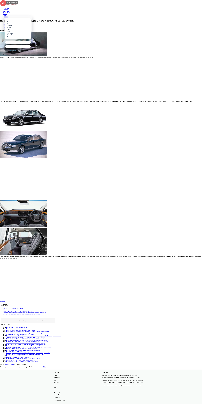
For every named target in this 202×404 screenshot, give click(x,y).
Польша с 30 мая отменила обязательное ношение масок (21, 348)
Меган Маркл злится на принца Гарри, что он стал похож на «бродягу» (25, 343)
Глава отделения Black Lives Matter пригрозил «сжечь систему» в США (25, 338)
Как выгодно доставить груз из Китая (13, 308)
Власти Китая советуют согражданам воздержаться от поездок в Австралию (26, 344)
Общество (56, 382)
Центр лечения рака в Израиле (14, 351)
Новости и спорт (9, 364)
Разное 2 (56, 387)
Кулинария (56, 377)
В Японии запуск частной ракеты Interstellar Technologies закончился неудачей (27, 341)
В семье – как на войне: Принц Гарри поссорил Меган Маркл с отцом (25, 354)
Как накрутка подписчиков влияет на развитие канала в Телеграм (119, 380)
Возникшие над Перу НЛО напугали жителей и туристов (21, 355)
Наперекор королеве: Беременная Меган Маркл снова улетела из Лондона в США (28, 353)
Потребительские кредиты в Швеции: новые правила (17, 311)
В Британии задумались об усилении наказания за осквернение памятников (26, 340)
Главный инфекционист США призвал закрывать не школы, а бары (21, 314)
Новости (56, 380)
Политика (56, 385)
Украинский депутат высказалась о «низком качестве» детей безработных (26, 337)
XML (44, 367)
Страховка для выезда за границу (12, 309)
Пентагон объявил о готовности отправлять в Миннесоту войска (23, 346)
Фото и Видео (57, 394)
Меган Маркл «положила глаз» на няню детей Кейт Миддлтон (23, 350)
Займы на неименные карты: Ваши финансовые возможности (35, 321)
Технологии (57, 392)
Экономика (57, 397)
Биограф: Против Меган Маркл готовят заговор (19, 357)
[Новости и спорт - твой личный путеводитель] (9, 6)
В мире (56, 375)
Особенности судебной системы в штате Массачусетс (20, 334)
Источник (2, 301)
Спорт (55, 390)
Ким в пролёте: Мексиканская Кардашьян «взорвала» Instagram (23, 358)
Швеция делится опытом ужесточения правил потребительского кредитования (24, 312)
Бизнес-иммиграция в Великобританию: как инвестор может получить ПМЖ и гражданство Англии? (33, 336)
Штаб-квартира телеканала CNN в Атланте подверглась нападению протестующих (28, 347)
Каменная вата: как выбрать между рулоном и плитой (14, 319)
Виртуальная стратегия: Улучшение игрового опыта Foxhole (35, 319)
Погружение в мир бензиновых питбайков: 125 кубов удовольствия (36, 320)
